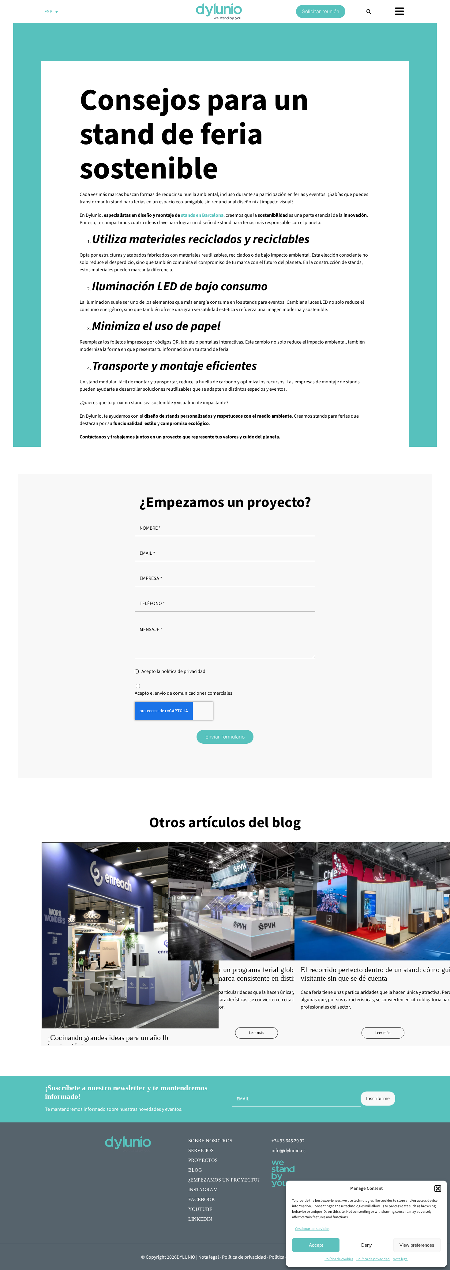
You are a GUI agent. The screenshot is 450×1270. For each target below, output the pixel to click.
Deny (366, 1245)
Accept (316, 1245)
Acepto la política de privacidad (173, 671)
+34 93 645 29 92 (288, 1140)
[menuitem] (51, 11)
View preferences (416, 1245)
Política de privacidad (373, 1259)
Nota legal (400, 1259)
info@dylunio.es (289, 1150)
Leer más (256, 1032)
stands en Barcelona (202, 215)
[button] (438, 1188)
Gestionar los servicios (312, 1228)
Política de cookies (338, 1259)
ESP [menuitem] (48, 11)
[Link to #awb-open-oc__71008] (399, 11)
